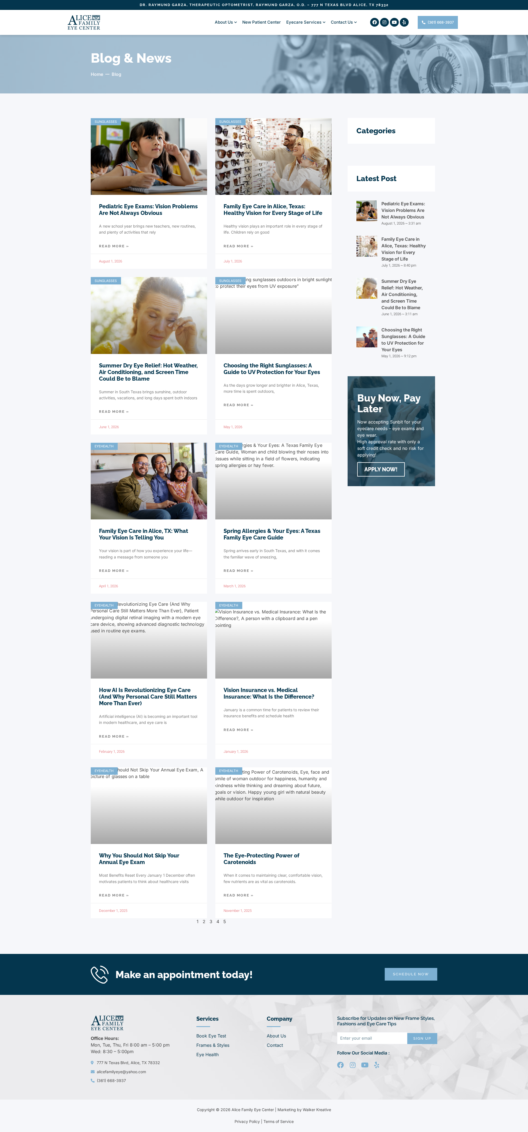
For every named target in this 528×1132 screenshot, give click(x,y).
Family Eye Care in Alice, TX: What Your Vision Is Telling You (143, 534)
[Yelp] (404, 22)
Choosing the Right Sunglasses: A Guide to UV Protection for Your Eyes (272, 368)
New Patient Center (261, 22)
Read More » (114, 246)
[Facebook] (374, 22)
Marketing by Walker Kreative (304, 1109)
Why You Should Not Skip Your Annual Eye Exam (139, 858)
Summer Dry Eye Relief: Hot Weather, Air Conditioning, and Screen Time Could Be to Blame (148, 372)
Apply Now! (381, 469)
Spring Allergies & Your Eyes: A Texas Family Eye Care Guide (272, 534)
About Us (224, 22)
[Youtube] (394, 22)
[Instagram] (384, 22)
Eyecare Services (303, 22)
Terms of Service (278, 1121)
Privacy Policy (247, 1121)
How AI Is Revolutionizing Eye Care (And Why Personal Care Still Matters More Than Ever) (148, 697)
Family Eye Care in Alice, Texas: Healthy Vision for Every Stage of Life (273, 209)
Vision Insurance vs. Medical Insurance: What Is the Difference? (269, 693)
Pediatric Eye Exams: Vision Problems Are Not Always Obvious (148, 209)
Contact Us (342, 22)
